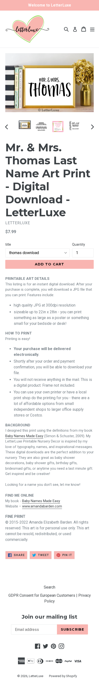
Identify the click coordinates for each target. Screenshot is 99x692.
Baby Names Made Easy (24, 436)
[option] (24, 124)
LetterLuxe (36, 676)
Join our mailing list (49, 617)
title (8, 244)
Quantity (78, 244)
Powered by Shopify (63, 676)
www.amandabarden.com (42, 506)
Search (49, 587)
